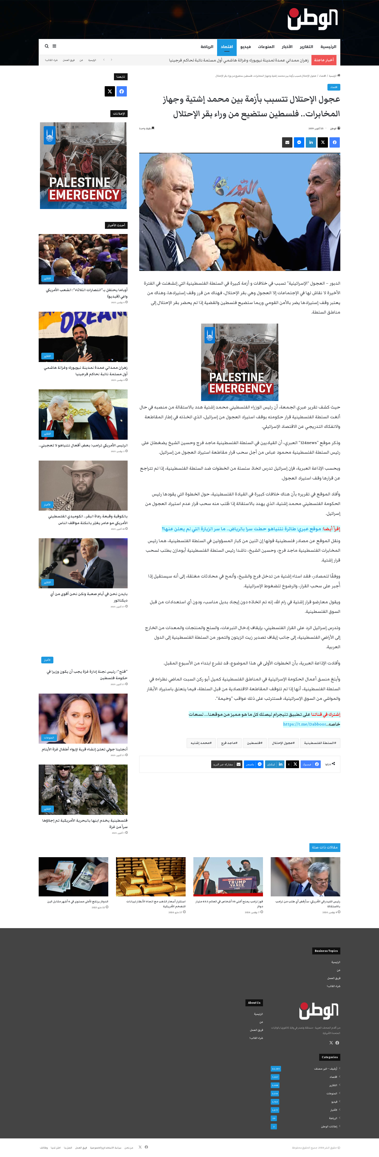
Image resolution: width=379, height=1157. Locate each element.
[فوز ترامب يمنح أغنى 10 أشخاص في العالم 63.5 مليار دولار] (228, 876)
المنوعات (266, 46)
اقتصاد (227, 46)
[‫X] (331, 1043)
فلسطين (253, 743)
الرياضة (207, 46)
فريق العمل (69, 60)
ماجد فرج (228, 743)
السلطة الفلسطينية (319, 743)
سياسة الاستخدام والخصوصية (105, 1148)
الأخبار (287, 46)
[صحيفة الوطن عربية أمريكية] (312, 19)
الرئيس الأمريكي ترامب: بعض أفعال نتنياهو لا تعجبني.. (83, 445)
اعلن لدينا (56, 1148)
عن (81, 60)
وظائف (44, 1148)
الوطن (333, 128)
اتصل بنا (68, 1148)
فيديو (245, 46)
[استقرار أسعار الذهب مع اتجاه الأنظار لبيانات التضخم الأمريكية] (151, 876)
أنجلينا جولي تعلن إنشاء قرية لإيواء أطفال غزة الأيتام (85, 749)
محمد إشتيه (200, 743)
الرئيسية (328, 46)
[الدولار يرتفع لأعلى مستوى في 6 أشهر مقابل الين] (73, 876)
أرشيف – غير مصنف (325, 1069)
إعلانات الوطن (329, 1126)
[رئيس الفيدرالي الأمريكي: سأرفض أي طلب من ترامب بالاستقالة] (305, 876)
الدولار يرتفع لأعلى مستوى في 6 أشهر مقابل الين (77, 901)
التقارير (306, 46)
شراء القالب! (51, 60)
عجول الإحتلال (282, 743)
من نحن (129, 1148)
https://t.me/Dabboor (304, 724)
